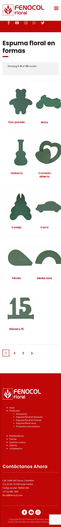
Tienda (12, 439)
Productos (14, 410)
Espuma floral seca (26, 423)
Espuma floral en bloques (29, 416)
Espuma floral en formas (29, 420)
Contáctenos (15, 448)
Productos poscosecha (28, 426)
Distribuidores (16, 435)
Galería (13, 445)
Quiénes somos (17, 442)
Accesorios (21, 413)
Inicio (12, 407)
